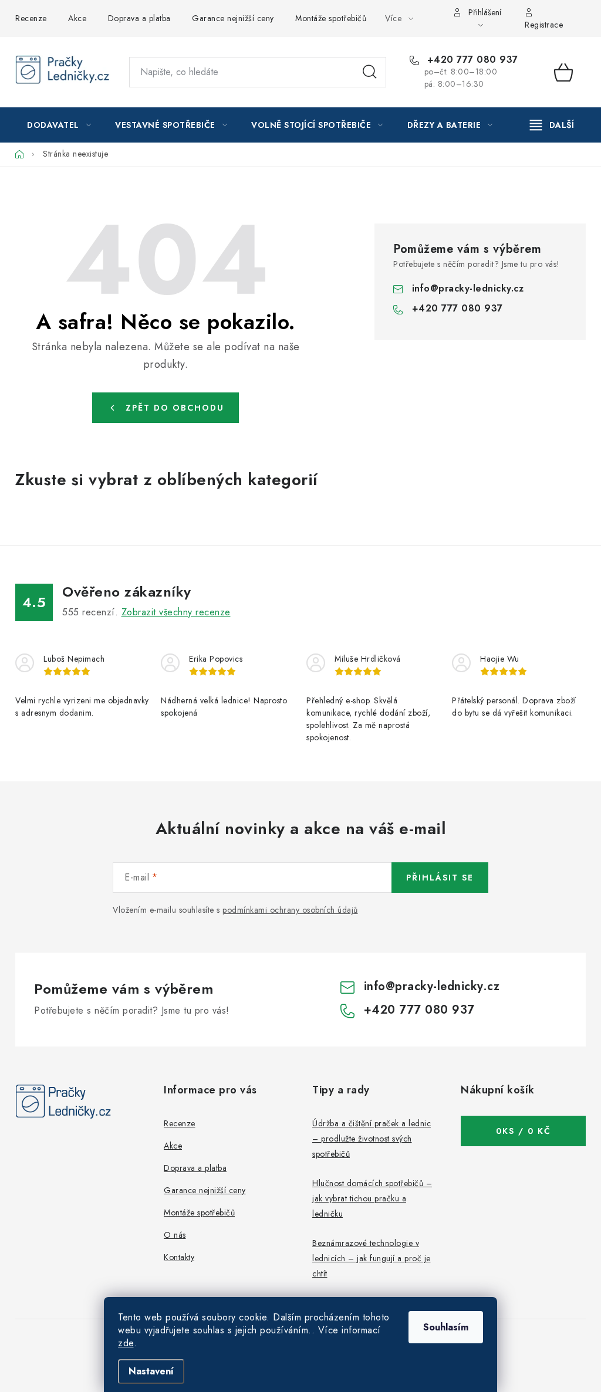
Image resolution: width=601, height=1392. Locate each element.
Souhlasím (445, 1327)
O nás (175, 1235)
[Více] (552, 125)
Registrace (544, 25)
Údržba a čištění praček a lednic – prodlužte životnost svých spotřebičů (371, 1138)
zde (126, 1343)
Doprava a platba (139, 18)
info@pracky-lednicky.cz (468, 288)
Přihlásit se (440, 877)
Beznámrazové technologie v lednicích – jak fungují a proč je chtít (371, 1258)
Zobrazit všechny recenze (176, 612)
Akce (77, 18)
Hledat (369, 72)
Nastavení (151, 1371)
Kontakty (179, 1257)
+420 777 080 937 (471, 60)
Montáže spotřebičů (330, 18)
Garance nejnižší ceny (233, 18)
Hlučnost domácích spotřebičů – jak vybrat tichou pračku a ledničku (372, 1198)
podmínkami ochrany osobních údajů (290, 910)
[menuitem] (59, 125)
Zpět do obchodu (175, 408)
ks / (523, 1131)
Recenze (31, 18)
